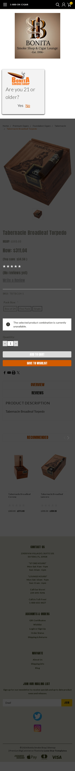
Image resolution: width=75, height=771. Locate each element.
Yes (20, 106)
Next (68, 438)
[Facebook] (4, 372)
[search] (56, 4)
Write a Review (14, 280)
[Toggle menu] (5, 6)
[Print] (13, 372)
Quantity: (9, 337)
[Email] (9, 372)
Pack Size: (11, 302)
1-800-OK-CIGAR (19, 4)
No (27, 106)
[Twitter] (18, 372)
